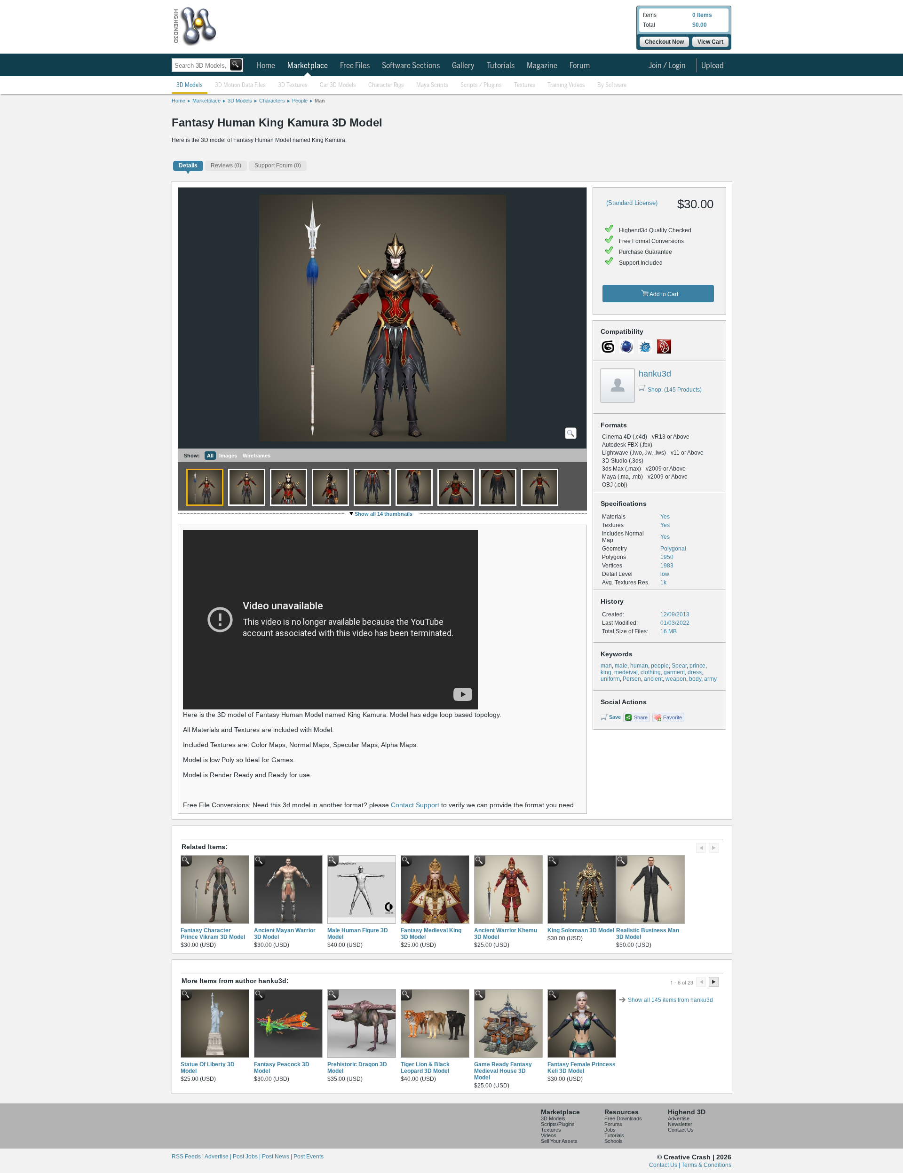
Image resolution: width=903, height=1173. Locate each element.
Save (615, 717)
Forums (613, 1124)
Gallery (463, 66)
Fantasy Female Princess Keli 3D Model (581, 1067)
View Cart (710, 42)
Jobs (610, 1130)
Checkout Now (664, 42)
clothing (651, 672)
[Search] (236, 65)
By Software (611, 85)
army (710, 679)
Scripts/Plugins (558, 1124)
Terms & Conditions (706, 1165)
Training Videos (566, 85)
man (606, 665)
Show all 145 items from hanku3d (670, 1000)
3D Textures (293, 85)
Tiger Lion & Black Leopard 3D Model (425, 1067)
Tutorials (501, 66)
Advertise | (219, 1156)
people (660, 665)
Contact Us (681, 1130)
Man (320, 100)
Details (188, 165)
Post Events (308, 1156)
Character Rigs (386, 85)
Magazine (542, 66)
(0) (226, 165)
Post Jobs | (247, 1156)
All (210, 455)
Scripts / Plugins (481, 85)
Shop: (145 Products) (675, 389)
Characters (272, 100)
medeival (626, 672)
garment (674, 672)
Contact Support (415, 805)
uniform (610, 679)
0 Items (702, 15)
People (300, 100)
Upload (712, 66)
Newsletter (680, 1124)
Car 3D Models (338, 85)
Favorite (672, 717)
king (606, 672)
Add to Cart (663, 294)
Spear (679, 665)
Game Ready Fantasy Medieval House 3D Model (503, 1071)
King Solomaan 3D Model (580, 930)
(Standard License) (631, 202)
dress (695, 672)
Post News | (277, 1156)
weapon (675, 679)
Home (265, 66)
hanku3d (655, 373)
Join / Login (667, 66)
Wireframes (256, 455)
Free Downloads (623, 1118)
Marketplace (307, 66)
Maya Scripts (432, 85)
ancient (653, 679)
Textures (524, 85)
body (695, 679)
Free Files (355, 66)
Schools (613, 1141)
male (621, 665)
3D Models (189, 85)
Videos (548, 1135)
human (639, 665)
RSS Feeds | (188, 1156)
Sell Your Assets (559, 1141)
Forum (580, 66)
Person (632, 679)
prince (697, 665)
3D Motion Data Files (240, 85)
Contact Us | (665, 1165)
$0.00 (699, 25)
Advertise (678, 1118)
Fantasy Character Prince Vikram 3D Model (213, 933)
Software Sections (411, 66)
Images (228, 455)
